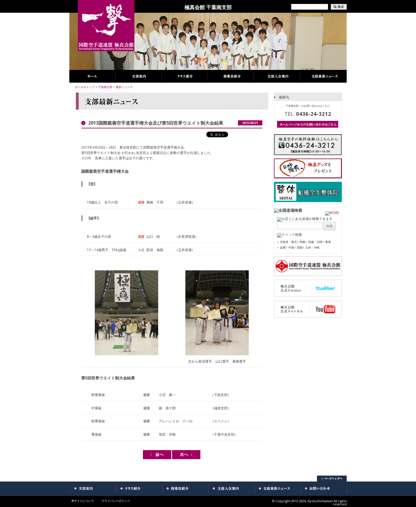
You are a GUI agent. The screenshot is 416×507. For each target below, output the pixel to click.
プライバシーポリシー (116, 501)
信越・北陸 (315, 242)
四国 (300, 247)
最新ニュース (124, 87)
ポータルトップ (85, 87)
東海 (328, 242)
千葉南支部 (105, 87)
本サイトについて (82, 501)
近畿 (283, 247)
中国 (291, 247)
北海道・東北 (288, 242)
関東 (302, 242)
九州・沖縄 (312, 247)
